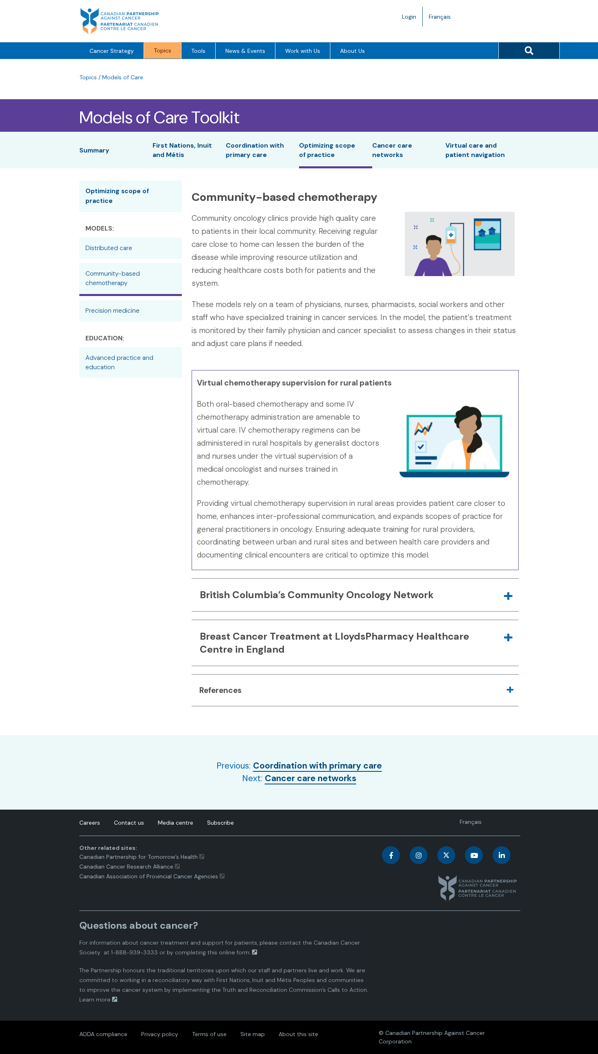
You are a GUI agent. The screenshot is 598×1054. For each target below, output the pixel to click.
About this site (298, 1034)
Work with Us (302, 50)
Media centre (175, 822)
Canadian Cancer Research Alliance (126, 866)
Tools (198, 50)
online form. (235, 952)
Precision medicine (112, 311)
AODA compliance (103, 1034)
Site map (252, 1034)
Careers (89, 822)
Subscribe (220, 822)
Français (443, 19)
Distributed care (108, 248)
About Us (352, 50)
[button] (355, 595)
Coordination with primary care (317, 765)
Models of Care (122, 77)
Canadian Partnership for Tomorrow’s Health (139, 856)
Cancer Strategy (111, 50)
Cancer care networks (310, 778)
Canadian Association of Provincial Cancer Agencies (148, 876)
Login (409, 16)
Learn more (95, 999)
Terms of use (209, 1034)
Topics (162, 50)
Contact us (129, 822)
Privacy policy (159, 1034)
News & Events (245, 50)
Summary (94, 150)
